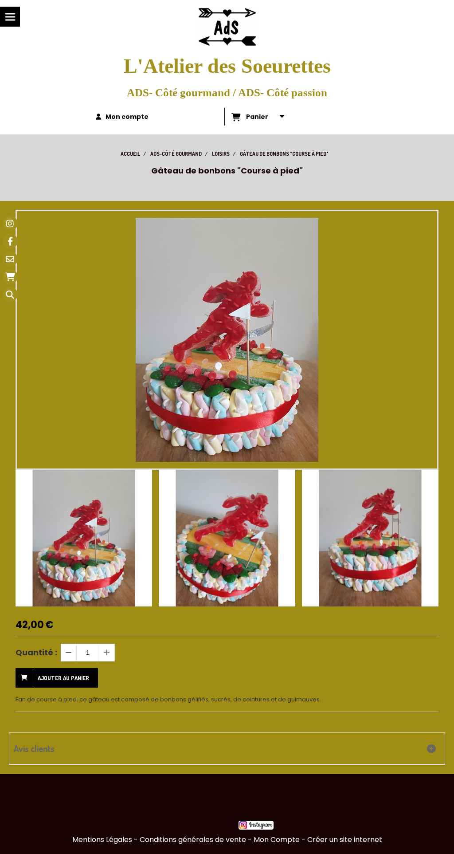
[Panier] (10, 276)
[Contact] (10, 259)
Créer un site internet (344, 839)
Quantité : (36, 652)
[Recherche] (10, 294)
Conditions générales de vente (193, 839)
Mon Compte (277, 839)
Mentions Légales (102, 839)
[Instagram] (10, 223)
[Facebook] (10, 241)
